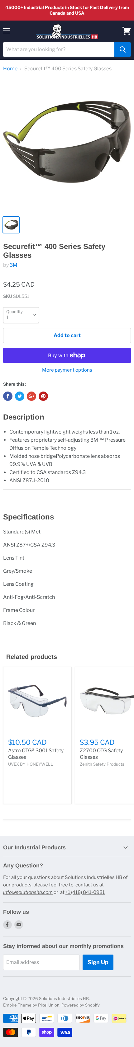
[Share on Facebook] (7, 396)
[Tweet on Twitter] (19, 396)
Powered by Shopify (80, 1004)
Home (10, 69)
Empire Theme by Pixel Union (31, 1004)
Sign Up (98, 962)
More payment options (67, 370)
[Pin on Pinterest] (43, 396)
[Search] (122, 49)
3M (13, 265)
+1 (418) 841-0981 (85, 892)
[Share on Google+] (31, 396)
